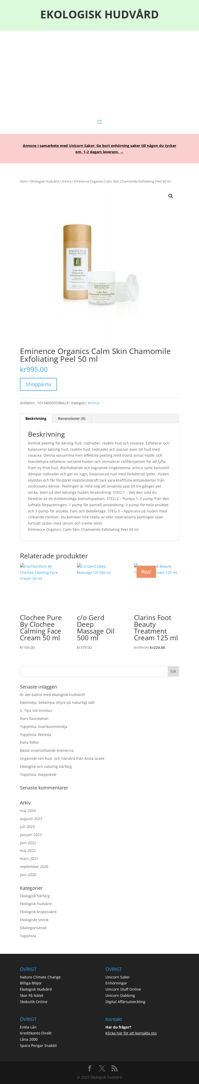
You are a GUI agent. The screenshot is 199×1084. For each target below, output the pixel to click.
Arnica (66, 181)
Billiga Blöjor (31, 983)
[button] (170, 196)
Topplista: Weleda (35, 734)
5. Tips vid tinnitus (36, 710)
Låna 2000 (29, 1039)
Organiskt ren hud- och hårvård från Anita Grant (62, 758)
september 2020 (34, 866)
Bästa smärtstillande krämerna (47, 750)
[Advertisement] (99, 69)
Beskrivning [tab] (35, 418)
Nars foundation (34, 718)
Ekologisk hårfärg (35, 895)
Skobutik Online (33, 1001)
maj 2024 (28, 810)
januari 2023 (31, 834)
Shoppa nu (38, 384)
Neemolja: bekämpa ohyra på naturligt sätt (57, 702)
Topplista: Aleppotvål (38, 774)
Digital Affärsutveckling (125, 1001)
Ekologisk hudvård (44, 181)
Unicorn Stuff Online (123, 989)
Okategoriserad (33, 927)
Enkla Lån (28, 1027)
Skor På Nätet (31, 995)
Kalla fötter (29, 742)
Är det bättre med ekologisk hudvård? (52, 694)
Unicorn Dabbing (120, 995)
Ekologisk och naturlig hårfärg (46, 766)
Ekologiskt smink (34, 919)
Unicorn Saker (117, 977)
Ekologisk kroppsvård (38, 911)
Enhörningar (116, 983)
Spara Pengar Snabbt (38, 1045)
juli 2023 (27, 826)
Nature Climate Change (40, 977)
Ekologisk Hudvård (36, 989)
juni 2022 (28, 842)
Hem (23, 181)
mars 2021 (29, 858)
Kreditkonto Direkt (36, 1033)
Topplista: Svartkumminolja (43, 726)
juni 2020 (28, 874)
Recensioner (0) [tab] (72, 418)
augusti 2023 (31, 818)
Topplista (28, 935)
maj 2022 (28, 850)
